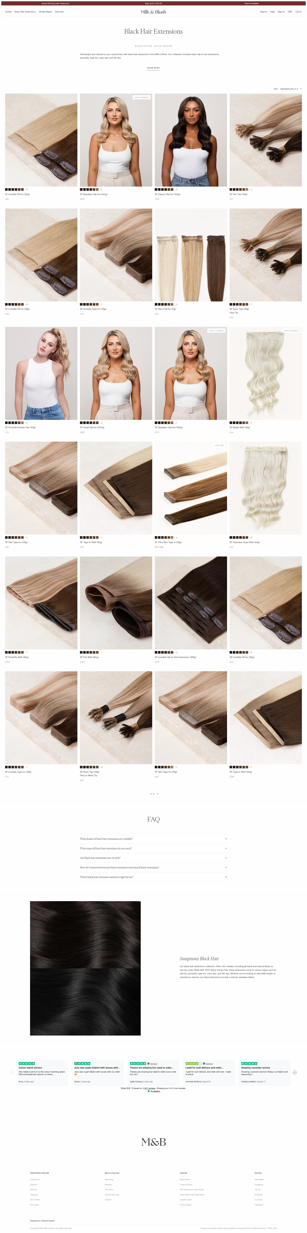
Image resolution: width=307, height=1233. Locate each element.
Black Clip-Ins (143, 46)
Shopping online (39, 1172)
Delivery (33, 1184)
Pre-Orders (35, 1199)
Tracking (34, 1194)
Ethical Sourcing (112, 1194)
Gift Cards (34, 1204)
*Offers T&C (272, 1228)
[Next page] (157, 793)
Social (258, 1172)
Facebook (259, 1204)
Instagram (259, 1184)
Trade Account (186, 1184)
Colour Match (185, 1204)
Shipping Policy (245, 1228)
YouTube (258, 1199)
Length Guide (185, 1199)
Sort (276, 88)
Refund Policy (259, 1228)
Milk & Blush (112, 1172)
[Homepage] (153, 11)
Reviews (108, 1184)
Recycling (109, 1179)
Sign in (281, 11)
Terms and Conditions (227, 1228)
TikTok (258, 1189)
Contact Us (34, 1179)
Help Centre (185, 1179)
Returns (33, 1189)
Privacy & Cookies (208, 1228)
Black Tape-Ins (163, 46)
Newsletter (259, 1179)
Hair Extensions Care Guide (191, 1189)
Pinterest (258, 1194)
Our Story (109, 1189)
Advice (183, 1172)
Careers (108, 1199)
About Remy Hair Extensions (192, 1194)
